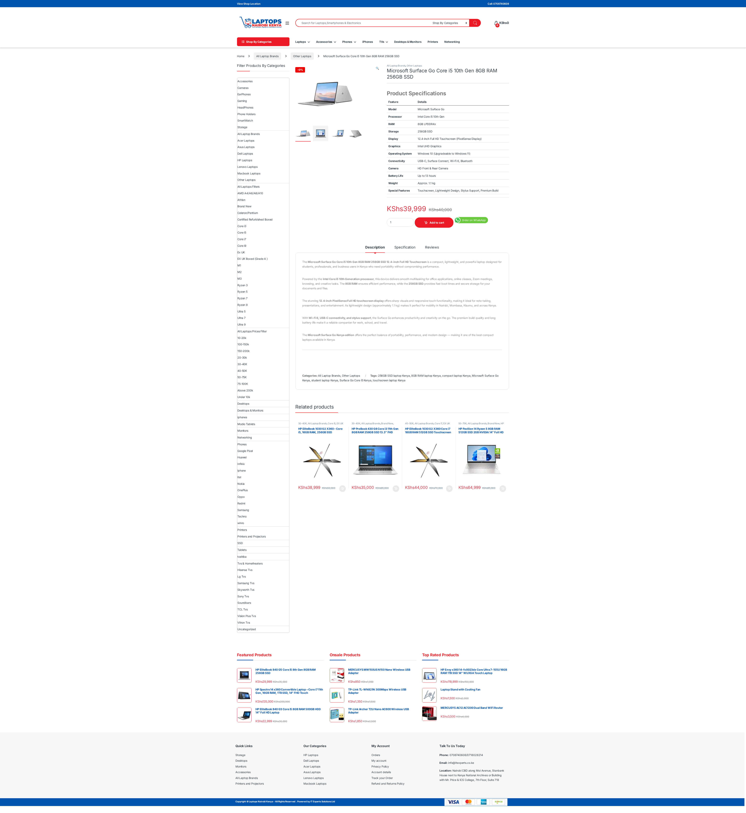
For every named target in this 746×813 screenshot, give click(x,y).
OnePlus (242, 490)
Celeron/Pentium (247, 212)
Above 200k (245, 390)
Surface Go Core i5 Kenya (355, 380)
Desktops (243, 403)
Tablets (242, 549)
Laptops (300, 41)
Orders (375, 755)
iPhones (367, 41)
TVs (381, 41)
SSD (240, 543)
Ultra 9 (241, 324)
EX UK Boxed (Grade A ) (252, 258)
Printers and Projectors (251, 536)
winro (240, 523)
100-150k (243, 344)
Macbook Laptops (248, 173)
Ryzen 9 (242, 304)
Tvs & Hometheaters (249, 563)
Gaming (242, 100)
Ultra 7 (241, 317)
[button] (377, 68)
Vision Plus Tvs (246, 616)
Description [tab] (375, 247)
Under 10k (243, 397)
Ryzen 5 (242, 291)
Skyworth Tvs (245, 589)
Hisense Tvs (244, 569)
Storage (242, 127)
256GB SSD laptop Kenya (394, 375)
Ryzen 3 (242, 285)
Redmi (241, 503)
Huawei (242, 457)
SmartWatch (245, 120)
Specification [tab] (405, 247)
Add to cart (437, 222)
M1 (239, 265)
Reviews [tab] (432, 247)
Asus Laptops (245, 147)
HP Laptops (244, 160)
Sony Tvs (243, 596)
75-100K (242, 383)
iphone (241, 470)
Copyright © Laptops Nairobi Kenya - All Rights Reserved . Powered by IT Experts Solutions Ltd (285, 801)
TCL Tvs (242, 609)
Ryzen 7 (242, 298)
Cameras (242, 87)
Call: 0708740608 (498, 3)
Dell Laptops (245, 153)
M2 (239, 272)
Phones (347, 41)
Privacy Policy (380, 766)
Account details (381, 772)
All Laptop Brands (267, 56)
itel (239, 477)
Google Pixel (245, 450)
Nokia (241, 483)
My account (378, 760)
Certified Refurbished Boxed (255, 219)
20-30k (242, 357)
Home (240, 56)
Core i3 (241, 226)
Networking (452, 41)
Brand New (387, 423)
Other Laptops (302, 56)
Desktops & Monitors (407, 41)
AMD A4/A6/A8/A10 (250, 193)
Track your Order (382, 778)
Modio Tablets (246, 424)
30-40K (302, 423)
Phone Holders (246, 114)
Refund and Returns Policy (387, 783)
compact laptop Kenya (456, 375)
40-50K (409, 423)
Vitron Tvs (243, 622)
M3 (239, 278)
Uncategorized (246, 629)
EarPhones (244, 94)
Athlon (241, 199)
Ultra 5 (241, 311)
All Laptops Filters (248, 186)
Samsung (243, 510)
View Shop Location (248, 3)
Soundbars (244, 602)
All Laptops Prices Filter (252, 331)
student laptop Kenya (324, 380)
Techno (242, 516)
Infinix (241, 464)
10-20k (241, 338)
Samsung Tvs (245, 583)
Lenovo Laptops (247, 166)
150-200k (243, 351)
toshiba (242, 556)
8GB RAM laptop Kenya (426, 375)
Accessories (324, 41)
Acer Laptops (245, 140)
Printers (433, 41)
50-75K (462, 423)
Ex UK (241, 252)
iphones (242, 417)
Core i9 (241, 245)
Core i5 (332, 423)
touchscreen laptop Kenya (389, 380)
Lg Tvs (241, 576)
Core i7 (438, 423)
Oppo (240, 496)
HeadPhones (245, 107)
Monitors (242, 430)
